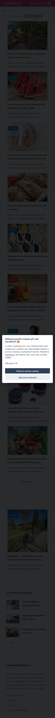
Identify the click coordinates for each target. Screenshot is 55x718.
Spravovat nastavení (27, 377)
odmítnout (9, 355)
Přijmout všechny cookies (27, 371)
